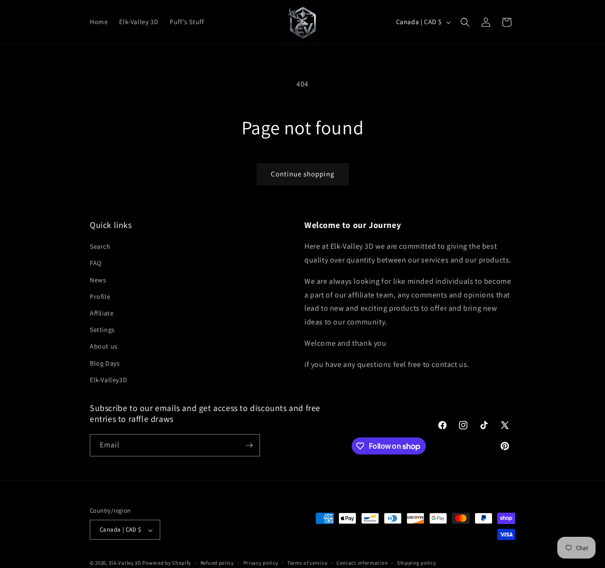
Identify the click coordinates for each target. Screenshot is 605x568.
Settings (102, 330)
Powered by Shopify (166, 563)
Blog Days (105, 363)
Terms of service (307, 562)
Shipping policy (416, 562)
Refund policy (217, 562)
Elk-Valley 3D (125, 563)
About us (104, 346)
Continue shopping (303, 173)
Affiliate (101, 313)
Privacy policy (260, 562)
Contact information (362, 562)
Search (100, 247)
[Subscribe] (249, 445)
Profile (100, 296)
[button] (465, 22)
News (98, 280)
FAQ (96, 263)
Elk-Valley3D (108, 380)
